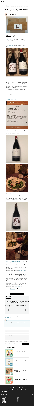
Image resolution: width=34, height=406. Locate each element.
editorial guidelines (12, 6)
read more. (15, 306)
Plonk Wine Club (9, 39)
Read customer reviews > (23, 313)
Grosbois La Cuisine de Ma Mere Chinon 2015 (14, 261)
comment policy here (21, 342)
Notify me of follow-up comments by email (11, 343)
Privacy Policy (3, 398)
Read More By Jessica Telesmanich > (11, 325)
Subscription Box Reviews (12, 316)
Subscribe (27, 1)
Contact (18, 399)
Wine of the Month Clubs (22, 316)
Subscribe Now (17, 293)
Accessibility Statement (4, 402)
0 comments (14, 15)
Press (17, 401)
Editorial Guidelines (3, 401)
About (18, 397)
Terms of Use (3, 400)
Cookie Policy (3, 399)
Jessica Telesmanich (12, 14)
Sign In (23, 1)
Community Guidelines (4, 397)
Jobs (17, 400)
